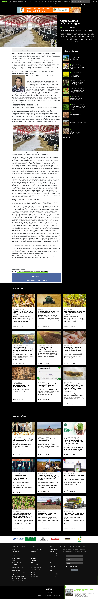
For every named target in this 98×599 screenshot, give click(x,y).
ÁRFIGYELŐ (33, 553)
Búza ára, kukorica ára (18, 576)
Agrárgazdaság (16, 551)
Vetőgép (52, 551)
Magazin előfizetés (36, 579)
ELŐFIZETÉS (67, 1)
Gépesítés (14, 564)
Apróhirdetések (35, 564)
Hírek (20, 50)
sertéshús (38, 271)
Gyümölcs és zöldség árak (19, 578)
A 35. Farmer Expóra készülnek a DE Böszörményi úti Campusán (83, 590)
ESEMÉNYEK (50, 1)
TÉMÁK (26, 1)
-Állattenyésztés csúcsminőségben (36, 278)
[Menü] (96, 1)
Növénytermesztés (17, 556)
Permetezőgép (53, 553)
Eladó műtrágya (54, 556)
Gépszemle (33, 551)
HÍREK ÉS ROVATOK (18, 1)
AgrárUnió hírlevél (72, 566)
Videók (51, 564)
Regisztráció (34, 572)
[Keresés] (91, 1)
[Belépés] (94, 1)
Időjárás (33, 560)
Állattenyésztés (65, 27)
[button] (9, 1)
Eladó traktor (54, 549)
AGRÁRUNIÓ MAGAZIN (34, 1)
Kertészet (14, 560)
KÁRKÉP (33, 556)
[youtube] (52, 592)
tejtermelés (31, 271)
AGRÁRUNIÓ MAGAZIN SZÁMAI (38, 549)
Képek (51, 562)
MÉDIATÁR (43, 1)
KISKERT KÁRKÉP (35, 558)
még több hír (66, 137)
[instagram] (49, 592)
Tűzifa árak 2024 (16, 570)
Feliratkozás (74, 570)
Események (52, 566)
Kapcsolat (53, 579)
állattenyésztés (22, 271)
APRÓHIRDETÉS (59, 1)
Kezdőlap (15, 50)
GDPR (51, 570)
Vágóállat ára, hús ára (18, 580)
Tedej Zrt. (45, 271)
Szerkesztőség (54, 577)
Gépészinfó (34, 562)
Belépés (33, 574)
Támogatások (15, 553)
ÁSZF (51, 568)
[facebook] (46, 592)
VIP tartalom (34, 576)
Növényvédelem (16, 558)
